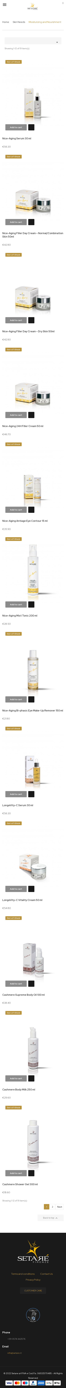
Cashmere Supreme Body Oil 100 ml (23, 994)
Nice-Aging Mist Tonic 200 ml (19, 615)
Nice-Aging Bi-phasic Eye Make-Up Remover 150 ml (32, 710)
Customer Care (33, 1290)
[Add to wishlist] (57, 63)
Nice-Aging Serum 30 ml (16, 138)
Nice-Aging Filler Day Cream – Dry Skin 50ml (28, 331)
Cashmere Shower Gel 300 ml (20, 1184)
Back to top (50, 1218)
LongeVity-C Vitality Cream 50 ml (22, 900)
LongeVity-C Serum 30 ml (17, 805)
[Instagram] (40, 1300)
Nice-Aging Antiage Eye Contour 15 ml (25, 521)
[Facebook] (25, 1300)
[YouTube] (33, 1300)
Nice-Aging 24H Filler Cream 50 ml (22, 426)
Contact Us (46, 1273)
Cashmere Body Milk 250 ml (18, 1089)
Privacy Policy (33, 1279)
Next (59, 1206)
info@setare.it (14, 1353)
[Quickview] (30, 127)
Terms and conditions (23, 1273)
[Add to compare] (57, 72)
